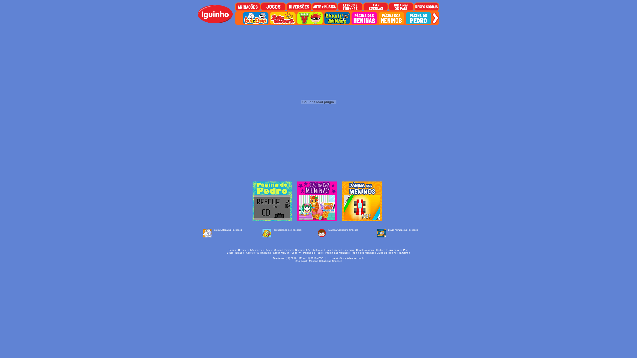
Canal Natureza (365, 250)
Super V (296, 252)
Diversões (243, 250)
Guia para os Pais (397, 250)
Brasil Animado (235, 252)
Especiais (348, 250)
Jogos (232, 250)
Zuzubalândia (315, 250)
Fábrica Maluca (280, 252)
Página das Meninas (337, 252)
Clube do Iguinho (387, 252)
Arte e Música (274, 250)
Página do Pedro (313, 252)
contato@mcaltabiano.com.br (347, 258)
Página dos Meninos (362, 252)
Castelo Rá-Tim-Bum (257, 252)
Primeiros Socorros (294, 250)
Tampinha (404, 252)
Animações (257, 250)
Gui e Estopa (333, 250)
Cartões (380, 250)
